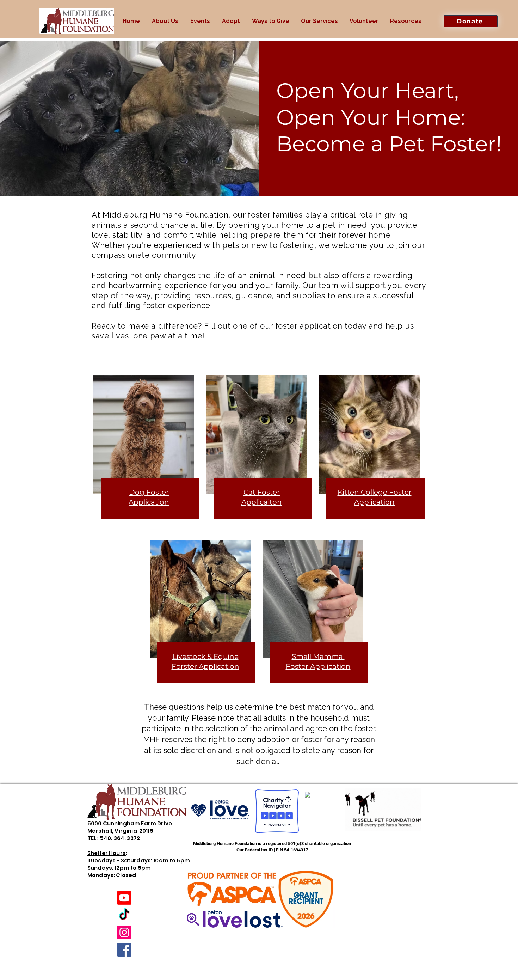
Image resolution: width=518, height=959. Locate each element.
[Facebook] (124, 950)
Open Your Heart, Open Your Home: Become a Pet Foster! (389, 117)
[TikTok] (124, 915)
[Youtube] (124, 898)
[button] (165, 21)
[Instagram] (124, 932)
